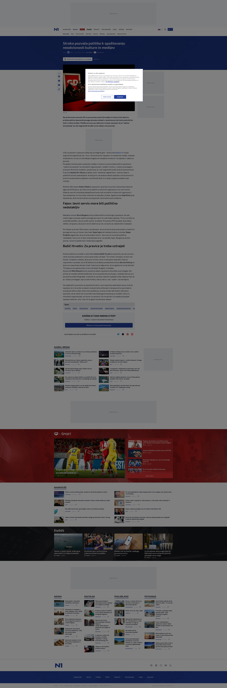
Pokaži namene (107, 97)
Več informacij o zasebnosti (112, 81)
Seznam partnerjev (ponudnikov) (96, 91)
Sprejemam (120, 97)
